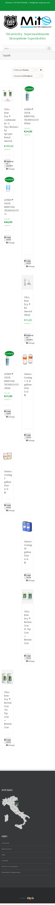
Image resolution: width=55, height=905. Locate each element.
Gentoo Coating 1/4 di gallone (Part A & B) (28, 384)
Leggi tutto (8, 238)
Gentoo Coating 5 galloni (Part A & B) (8, 482)
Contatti (5, 861)
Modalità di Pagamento (11, 872)
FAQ (3, 855)
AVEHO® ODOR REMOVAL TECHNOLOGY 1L (11, 207)
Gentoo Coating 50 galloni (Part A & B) (28, 552)
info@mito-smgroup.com (39, 2)
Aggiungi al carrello (8, 163)
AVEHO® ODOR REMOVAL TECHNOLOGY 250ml (11, 381)
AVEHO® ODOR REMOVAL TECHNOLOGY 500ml (31, 116)
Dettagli (9, 169)
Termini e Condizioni (10, 866)
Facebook (27, 6)
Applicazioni (7, 849)
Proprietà (5, 843)
